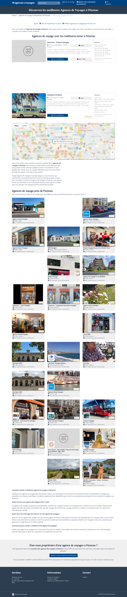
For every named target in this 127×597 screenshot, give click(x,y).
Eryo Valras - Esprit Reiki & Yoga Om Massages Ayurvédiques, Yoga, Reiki (63, 450)
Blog (13, 582)
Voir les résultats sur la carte (63, 141)
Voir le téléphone (58, 59)
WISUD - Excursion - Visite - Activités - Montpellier (96, 481)
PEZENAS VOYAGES (54, 95)
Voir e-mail (81, 59)
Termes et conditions (53, 577)
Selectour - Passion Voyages (58, 42)
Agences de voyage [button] (68, 2)
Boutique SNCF (17, 363)
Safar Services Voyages (56, 421)
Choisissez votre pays (20, 594)
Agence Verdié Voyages (20, 334)
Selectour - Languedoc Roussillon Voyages (62, 305)
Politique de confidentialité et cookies (58, 581)
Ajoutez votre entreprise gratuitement (86, 3)
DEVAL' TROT (52, 480)
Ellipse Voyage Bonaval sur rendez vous (96, 248)
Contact (85, 577)
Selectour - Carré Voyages (21, 305)
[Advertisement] (63, 77)
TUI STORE (86, 334)
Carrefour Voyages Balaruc (57, 363)
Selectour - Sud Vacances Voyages (24, 421)
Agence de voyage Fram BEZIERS (94, 277)
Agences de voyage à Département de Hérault (34, 15)
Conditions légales (52, 579)
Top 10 (35, 24)
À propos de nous (17, 577)
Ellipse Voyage (53, 277)
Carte (82, 45)
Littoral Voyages (88, 421)
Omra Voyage (17, 450)
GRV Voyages (52, 248)
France (14, 15)
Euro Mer (86, 363)
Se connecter (108, 3)
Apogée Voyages (88, 450)
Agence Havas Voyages (20, 219)
